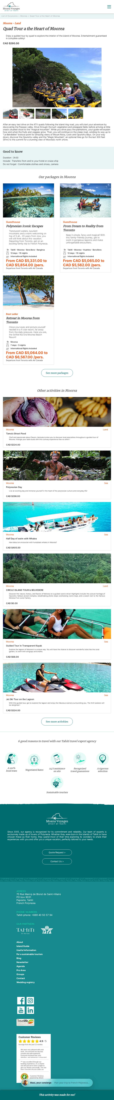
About (19, 942)
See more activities (57, 721)
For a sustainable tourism (29, 954)
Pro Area (21, 970)
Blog (18, 958)
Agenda (20, 966)
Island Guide (22, 946)
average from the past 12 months (31, 1044)
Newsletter (22, 962)
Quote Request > (57, 852)
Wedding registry (25, 982)
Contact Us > (57, 861)
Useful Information (26, 950)
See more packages (57, 372)
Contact (20, 978)
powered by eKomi (37, 1077)
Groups (20, 974)
